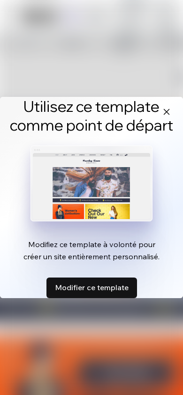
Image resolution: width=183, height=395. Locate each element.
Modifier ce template (92, 287)
